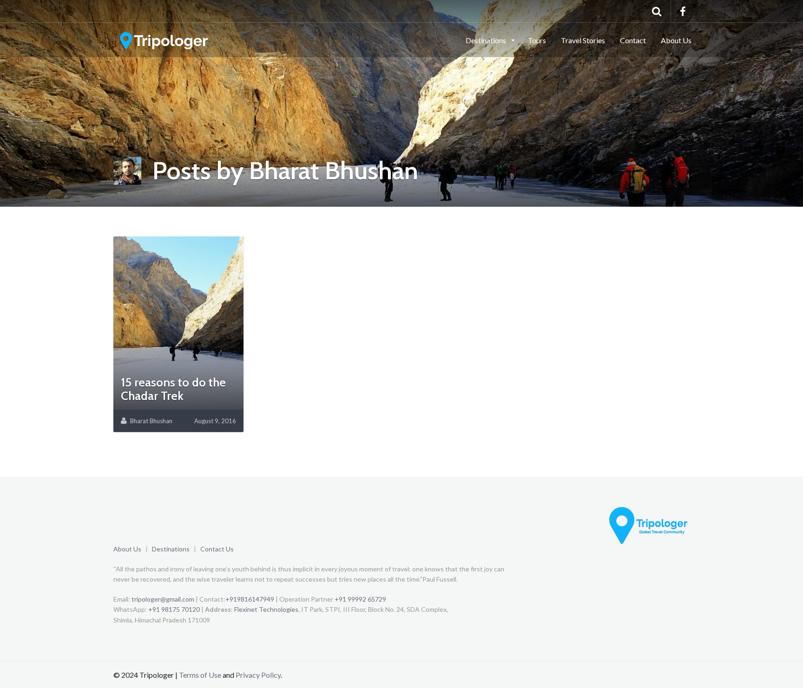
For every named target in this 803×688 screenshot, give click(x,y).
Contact (633, 40)
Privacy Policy (258, 674)
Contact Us (217, 549)
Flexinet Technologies (266, 609)
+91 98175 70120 (174, 609)
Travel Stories (583, 40)
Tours (537, 40)
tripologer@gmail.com (163, 599)
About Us (676, 40)
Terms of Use (200, 674)
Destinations (171, 549)
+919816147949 (249, 599)
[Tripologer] (164, 39)
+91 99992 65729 (360, 599)
